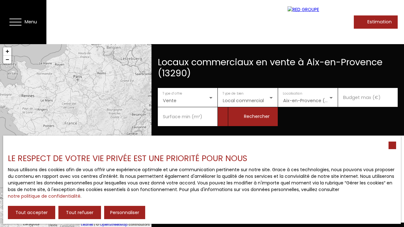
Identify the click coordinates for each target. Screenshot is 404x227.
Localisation (292, 93)
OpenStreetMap (114, 224)
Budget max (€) (362, 97)
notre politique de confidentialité (44, 196)
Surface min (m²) (182, 116)
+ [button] (7, 51)
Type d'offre (172, 93)
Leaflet (87, 224)
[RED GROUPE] (314, 22)
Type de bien (233, 93)
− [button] (7, 59)
